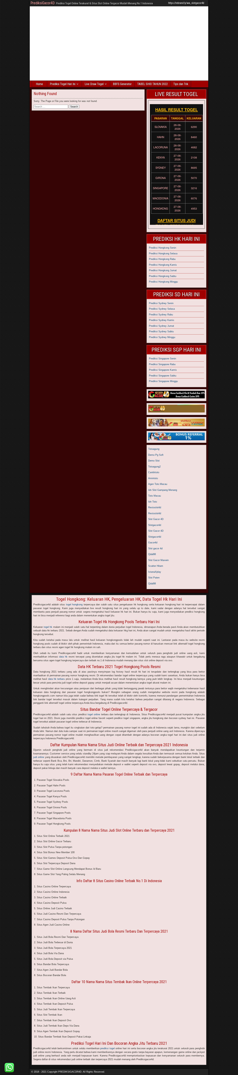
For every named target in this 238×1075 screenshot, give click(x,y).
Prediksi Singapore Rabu (162, 364)
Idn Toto (152, 501)
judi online (38, 757)
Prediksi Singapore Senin (162, 358)
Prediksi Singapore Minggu (163, 381)
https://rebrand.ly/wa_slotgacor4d (186, 2)
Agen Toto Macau (157, 484)
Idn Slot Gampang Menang (162, 490)
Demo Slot (154, 460)
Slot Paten (154, 577)
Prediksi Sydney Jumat (161, 325)
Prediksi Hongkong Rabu (162, 259)
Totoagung (153, 449)
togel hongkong (74, 604)
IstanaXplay (154, 571)
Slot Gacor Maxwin (158, 560)
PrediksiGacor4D (42, 3)
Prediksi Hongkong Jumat (163, 270)
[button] (9, 1067)
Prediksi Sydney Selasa (162, 308)
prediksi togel (107, 1048)
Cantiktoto (153, 472)
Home (39, 84)
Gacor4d (152, 542)
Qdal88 (152, 554)
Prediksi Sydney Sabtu (161, 331)
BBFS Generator (122, 84)
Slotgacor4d (154, 525)
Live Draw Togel (94, 84)
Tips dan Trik (180, 84)
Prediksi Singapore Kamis (163, 369)
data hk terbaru (56, 679)
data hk (63, 656)
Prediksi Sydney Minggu (162, 337)
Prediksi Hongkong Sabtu (162, 276)
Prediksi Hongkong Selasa (163, 253)
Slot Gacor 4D (155, 519)
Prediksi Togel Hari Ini (62, 84)
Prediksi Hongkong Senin (162, 247)
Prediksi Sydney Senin (161, 303)
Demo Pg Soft (155, 455)
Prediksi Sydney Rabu (161, 314)
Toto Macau (154, 495)
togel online (94, 714)
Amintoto (153, 478)
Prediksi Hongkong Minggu (163, 281)
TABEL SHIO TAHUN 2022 (152, 84)
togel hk (48, 627)
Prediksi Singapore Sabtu (162, 375)
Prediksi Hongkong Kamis (163, 264)
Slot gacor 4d (155, 548)
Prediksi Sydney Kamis (161, 320)
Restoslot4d (154, 507)
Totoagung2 (154, 466)
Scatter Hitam (155, 566)
